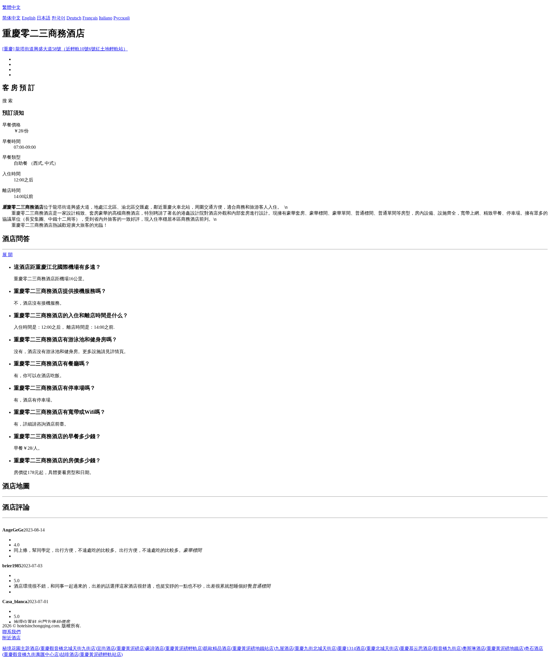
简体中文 (11, 17)
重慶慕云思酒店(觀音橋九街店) (431, 648)
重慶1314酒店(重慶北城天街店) (368, 648)
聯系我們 (11, 631)
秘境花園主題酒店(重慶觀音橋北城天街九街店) (49, 648)
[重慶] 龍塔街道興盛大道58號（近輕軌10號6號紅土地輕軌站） (65, 48)
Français (90, 17)
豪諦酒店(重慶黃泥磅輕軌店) (174, 648)
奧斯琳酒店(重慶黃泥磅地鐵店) (493, 648)
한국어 (58, 17)
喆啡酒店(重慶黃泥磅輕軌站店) (91, 654)
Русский (121, 17)
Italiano (105, 17)
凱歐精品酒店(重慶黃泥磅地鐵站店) (239, 648)
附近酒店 (11, 637)
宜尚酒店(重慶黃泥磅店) (121, 648)
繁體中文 (11, 7)
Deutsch (73, 17)
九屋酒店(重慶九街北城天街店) (306, 648)
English (29, 17)
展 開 (7, 254)
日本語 (43, 17)
